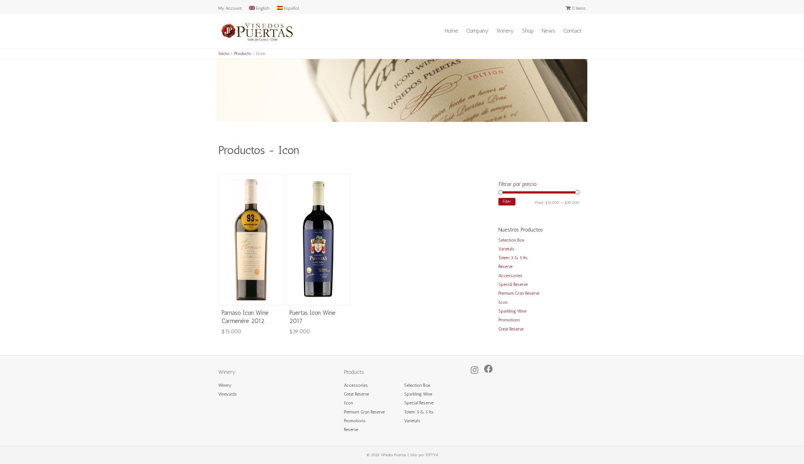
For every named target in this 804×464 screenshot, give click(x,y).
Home (451, 30)
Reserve (505, 266)
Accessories (510, 275)
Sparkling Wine (512, 311)
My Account (230, 8)
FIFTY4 (432, 455)
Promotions (509, 320)
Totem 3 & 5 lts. (513, 257)
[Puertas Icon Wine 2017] (318, 239)
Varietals (506, 249)
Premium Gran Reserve (518, 293)
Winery (505, 30)
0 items (579, 8)
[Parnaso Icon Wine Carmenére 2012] (250, 239)
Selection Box (511, 240)
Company (477, 30)
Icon (503, 302)
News (548, 30)
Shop (528, 30)
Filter (507, 201)
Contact (572, 30)
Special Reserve (513, 284)
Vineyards (227, 394)
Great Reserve (511, 329)
